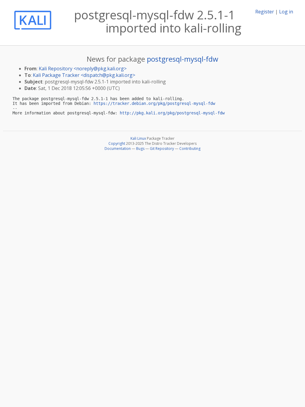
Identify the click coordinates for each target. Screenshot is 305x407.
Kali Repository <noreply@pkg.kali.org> (83, 68)
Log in (286, 11)
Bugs (140, 148)
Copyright (116, 143)
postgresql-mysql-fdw (182, 59)
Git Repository (162, 148)
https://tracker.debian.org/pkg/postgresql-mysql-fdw (154, 103)
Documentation (118, 148)
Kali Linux (138, 138)
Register (264, 11)
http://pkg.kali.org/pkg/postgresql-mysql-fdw (172, 113)
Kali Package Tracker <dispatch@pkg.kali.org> (84, 75)
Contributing (189, 148)
